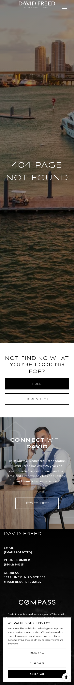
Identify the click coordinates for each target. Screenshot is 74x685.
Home (37, 383)
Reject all (37, 652)
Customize (37, 663)
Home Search (37, 399)
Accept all (37, 673)
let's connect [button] (37, 503)
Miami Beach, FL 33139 (23, 581)
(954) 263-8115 (13, 564)
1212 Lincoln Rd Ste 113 (25, 577)
